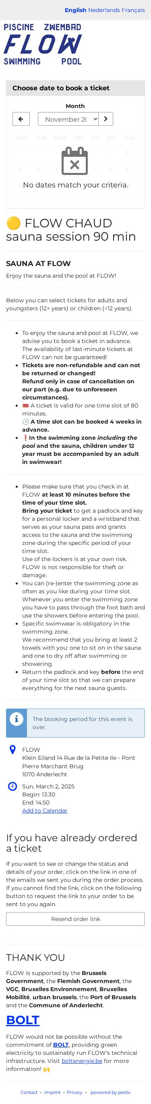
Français (133, 10)
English (76, 10)
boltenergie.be (82, 1060)
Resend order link (75, 919)
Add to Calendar (45, 810)
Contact (29, 1092)
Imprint (52, 1092)
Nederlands (104, 10)
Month (75, 106)
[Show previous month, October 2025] (21, 119)
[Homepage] (42, 44)
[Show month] (105, 119)
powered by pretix (110, 1092)
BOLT (22, 1020)
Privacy (75, 1092)
